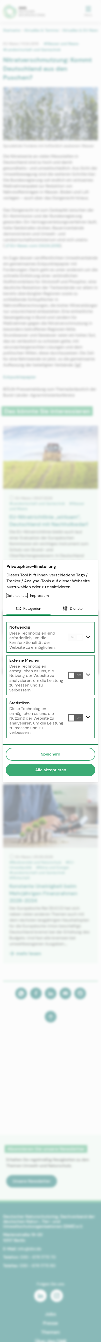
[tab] (28, 609)
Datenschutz (16, 595)
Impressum (39, 595)
